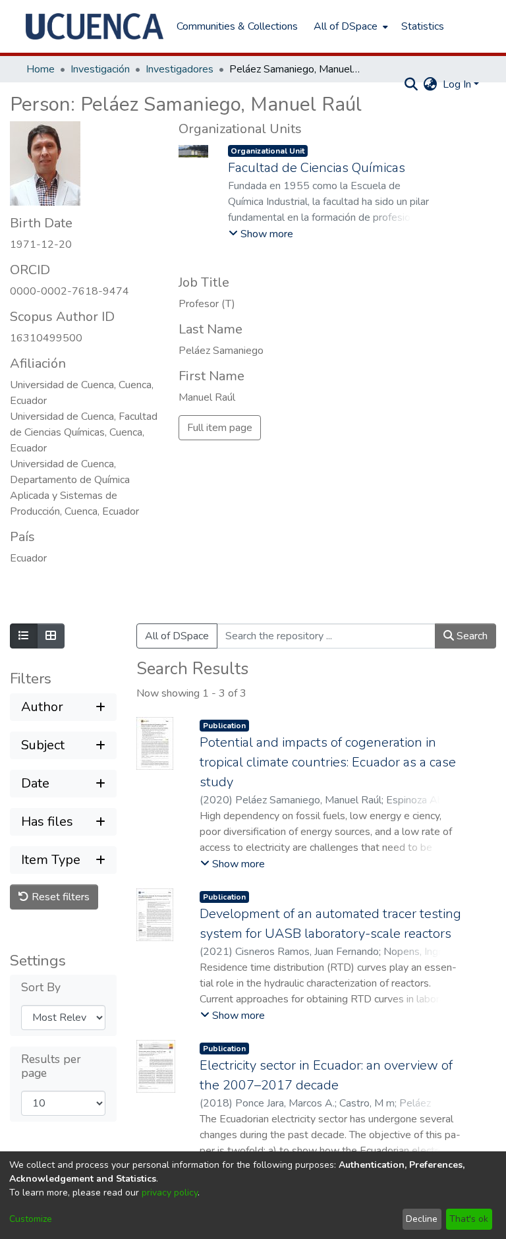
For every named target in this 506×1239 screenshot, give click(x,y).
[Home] (94, 26)
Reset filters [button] (59, 897)
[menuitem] (349, 26)
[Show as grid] (51, 635)
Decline (421, 1219)
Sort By (41, 987)
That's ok (468, 1219)
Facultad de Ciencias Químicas (316, 168)
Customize (30, 1219)
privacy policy (170, 1192)
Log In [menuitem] (457, 84)
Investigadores (179, 69)
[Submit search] (411, 84)
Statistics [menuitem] (422, 26)
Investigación (100, 69)
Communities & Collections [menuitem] (237, 26)
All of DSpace (177, 636)
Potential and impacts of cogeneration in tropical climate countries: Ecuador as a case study (328, 762)
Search (471, 636)
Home (40, 69)
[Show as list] (24, 635)
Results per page (51, 1066)
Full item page (219, 427)
